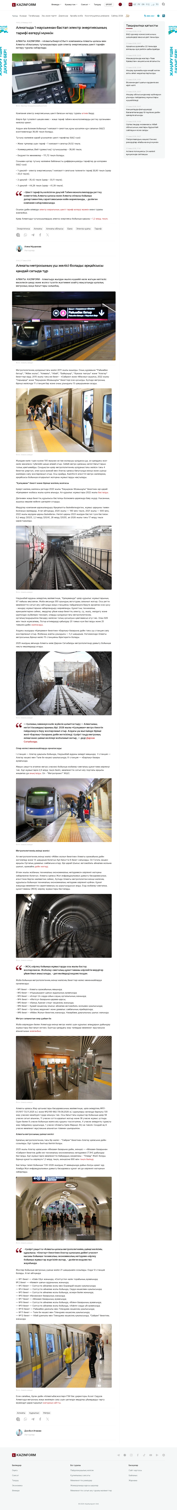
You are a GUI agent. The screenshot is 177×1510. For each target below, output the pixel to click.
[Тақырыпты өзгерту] (122, 4)
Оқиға (14, 1470)
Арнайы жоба (76, 16)
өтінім (85, 113)
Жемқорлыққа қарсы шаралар (84, 1485)
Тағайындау (34, 16)
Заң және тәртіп (49, 16)
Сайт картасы (135, 1470)
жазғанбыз (35, 1031)
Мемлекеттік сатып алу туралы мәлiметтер (91, 1490)
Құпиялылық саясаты (80, 1475)
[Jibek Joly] (150, 16)
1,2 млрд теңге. (100, 218)
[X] (47, 235)
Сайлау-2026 (117, 16)
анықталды (35, 773)
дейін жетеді (41, 866)
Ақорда (22, 16)
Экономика (17, 1485)
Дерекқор (63, 16)
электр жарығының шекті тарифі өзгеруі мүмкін (64, 209)
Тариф (98, 228)
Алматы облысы (54, 228)
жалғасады (37, 624)
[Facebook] (40, 235)
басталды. (103, 492)
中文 (148, 4)
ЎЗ (157, 4)
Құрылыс (34, 1413)
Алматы (38, 228)
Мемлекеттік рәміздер (81, 1480)
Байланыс (133, 1475)
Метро (46, 1413)
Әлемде (16, 1490)
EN (143, 4)
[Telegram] (33, 235)
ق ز (152, 4)
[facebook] (137, 1455)
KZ (130, 4)
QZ (134, 4)
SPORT (109, 4)
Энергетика (23, 228)
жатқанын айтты (52, 1402)
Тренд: (15, 16)
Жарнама (133, 1480)
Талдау (97, 4)
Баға (69, 228)
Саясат (15, 1475)
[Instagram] (18, 235)
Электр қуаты (83, 228)
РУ (139, 4)
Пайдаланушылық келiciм (82, 1470)
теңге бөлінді (86, 1159)
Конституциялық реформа (97, 16)
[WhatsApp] (25, 235)
